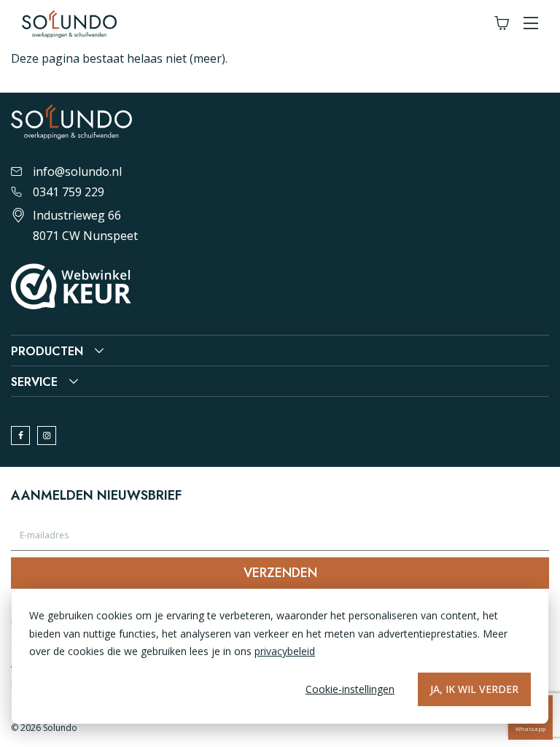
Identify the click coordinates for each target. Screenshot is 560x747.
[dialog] (280, 656)
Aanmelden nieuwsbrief (96, 495)
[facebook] (20, 435)
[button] (531, 23)
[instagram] (46, 435)
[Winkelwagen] (501, 23)
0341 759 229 (68, 192)
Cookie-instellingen (350, 689)
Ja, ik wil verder (474, 689)
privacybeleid (284, 651)
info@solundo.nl (77, 171)
